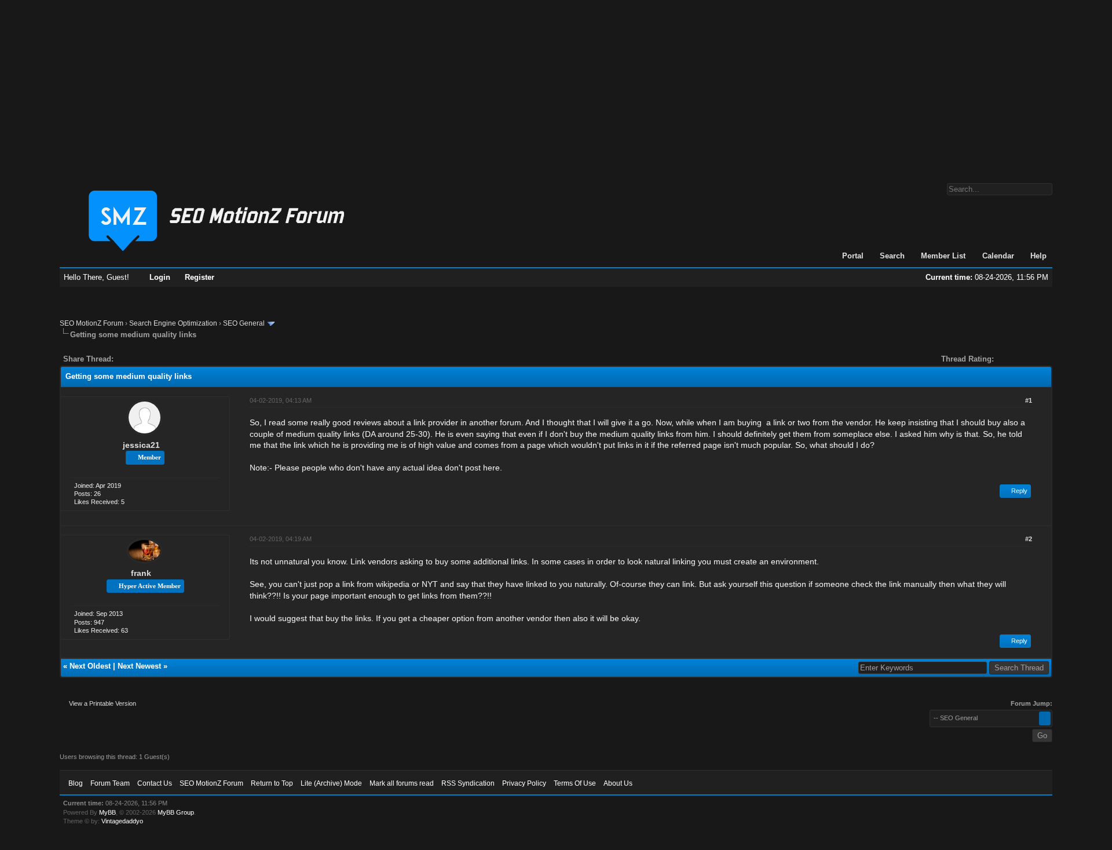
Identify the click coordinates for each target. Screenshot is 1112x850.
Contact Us (154, 783)
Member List (943, 255)
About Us (617, 783)
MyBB (107, 812)
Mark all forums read (402, 783)
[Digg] (141, 359)
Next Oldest (90, 666)
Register (199, 277)
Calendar (998, 255)
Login (159, 277)
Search (892, 255)
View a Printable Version (102, 703)
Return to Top (272, 783)
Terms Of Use (575, 783)
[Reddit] (157, 359)
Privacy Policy (524, 783)
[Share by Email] (177, 359)
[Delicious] (149, 359)
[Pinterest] (168, 359)
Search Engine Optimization (173, 323)
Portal (853, 255)
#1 (1028, 400)
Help (1038, 255)
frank (141, 573)
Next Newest (139, 666)
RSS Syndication (468, 783)
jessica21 (141, 445)
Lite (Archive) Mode (331, 783)
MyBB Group (176, 812)
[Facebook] (124, 359)
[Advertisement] (556, 86)
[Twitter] (133, 359)
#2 (1028, 538)
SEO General (244, 323)
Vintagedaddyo (122, 821)
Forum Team (110, 783)
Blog (75, 783)
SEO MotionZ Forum (91, 323)
